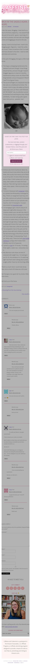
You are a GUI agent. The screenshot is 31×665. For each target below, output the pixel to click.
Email (3, 555)
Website (4, 561)
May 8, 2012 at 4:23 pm (15, 342)
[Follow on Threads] (19, 588)
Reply (6, 313)
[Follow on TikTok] (22, 588)
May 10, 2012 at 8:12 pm (18, 409)
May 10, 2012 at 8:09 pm (18, 322)
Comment (4, 532)
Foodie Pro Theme (17, 661)
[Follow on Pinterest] (11, 588)
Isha (10, 390)
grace (10, 489)
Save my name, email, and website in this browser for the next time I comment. (15, 569)
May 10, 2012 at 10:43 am (15, 492)
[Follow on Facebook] (7, 588)
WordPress (16, 662)
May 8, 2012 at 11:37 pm (15, 429)
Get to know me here (11, 627)
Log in (21, 662)
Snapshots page (17, 205)
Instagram (22, 191)
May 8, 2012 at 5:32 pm (15, 393)
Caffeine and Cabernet (15, 8)
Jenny (10, 339)
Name (3, 549)
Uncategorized (9, 286)
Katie (10, 427)
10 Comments (16, 26)
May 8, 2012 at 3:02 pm (15, 307)
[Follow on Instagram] (15, 588)
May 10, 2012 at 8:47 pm (18, 467)
